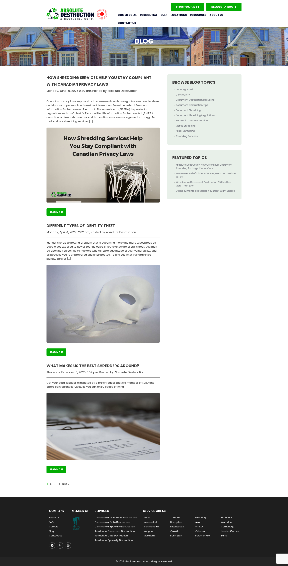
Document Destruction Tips (192, 105)
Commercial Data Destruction (112, 522)
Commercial (127, 15)
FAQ (51, 522)
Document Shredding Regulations (195, 115)
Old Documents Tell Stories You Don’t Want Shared (205, 191)
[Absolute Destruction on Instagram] (68, 545)
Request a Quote (223, 7)
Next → (66, 484)
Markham (149, 535)
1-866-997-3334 (187, 7)
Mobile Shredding (186, 125)
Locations (179, 15)
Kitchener (226, 517)
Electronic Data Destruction (192, 120)
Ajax (197, 522)
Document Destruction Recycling (195, 100)
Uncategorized (184, 89)
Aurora (147, 517)
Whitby (199, 526)
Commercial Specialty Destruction (115, 526)
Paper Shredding (185, 131)
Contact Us (127, 23)
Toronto (175, 517)
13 (59, 484)
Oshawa (200, 531)
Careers (53, 526)
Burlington (176, 535)
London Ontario (230, 531)
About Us (217, 15)
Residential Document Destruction (115, 531)
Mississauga (177, 526)
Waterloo (226, 522)
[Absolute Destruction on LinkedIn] (60, 545)
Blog (51, 531)
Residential (148, 15)
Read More (56, 212)
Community (183, 94)
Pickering (200, 517)
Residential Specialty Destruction (114, 540)
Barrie (224, 535)
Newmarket (150, 522)
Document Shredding (188, 110)
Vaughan (149, 531)
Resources (198, 15)
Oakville (174, 531)
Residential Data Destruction (111, 535)
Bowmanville (202, 535)
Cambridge (227, 526)
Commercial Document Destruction (116, 517)
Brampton (176, 522)
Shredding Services (187, 136)
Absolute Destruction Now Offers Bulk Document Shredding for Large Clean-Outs (204, 166)
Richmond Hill (151, 526)
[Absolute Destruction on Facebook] (52, 545)
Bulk (164, 15)
